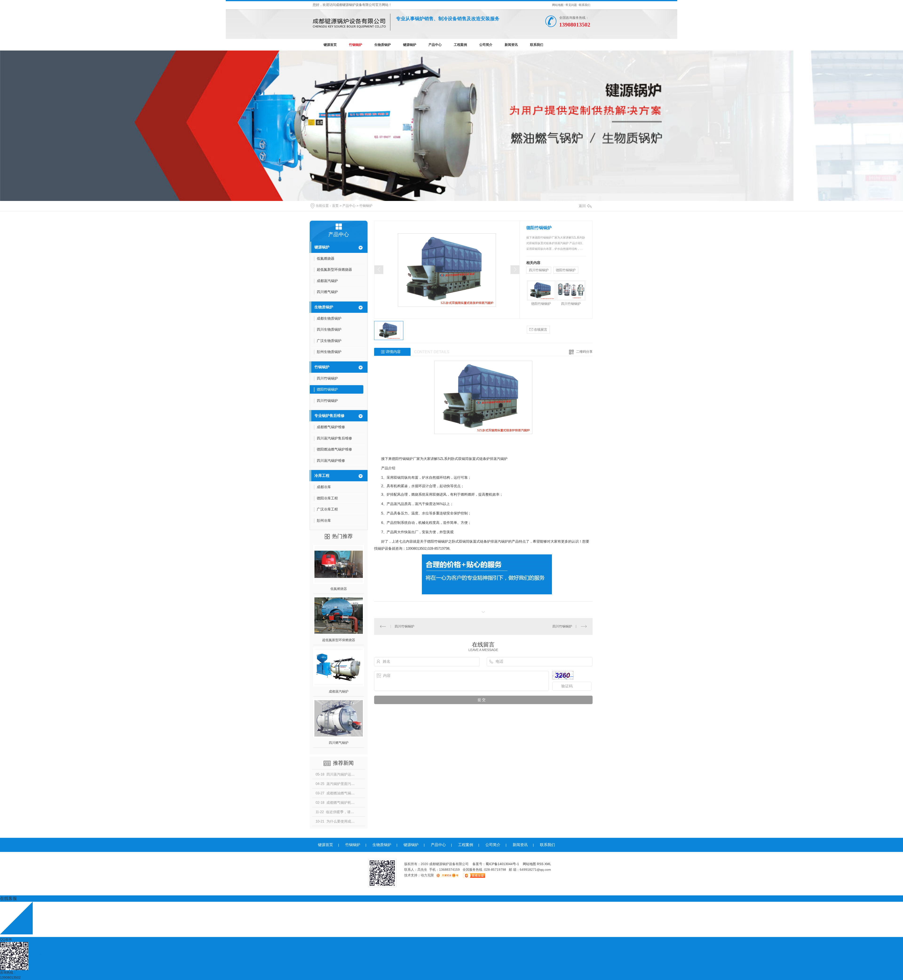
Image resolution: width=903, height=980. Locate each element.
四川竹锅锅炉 (539, 270)
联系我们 (584, 5)
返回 (582, 206)
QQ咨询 (6, 939)
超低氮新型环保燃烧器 (338, 640)
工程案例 (460, 45)
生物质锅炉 (382, 45)
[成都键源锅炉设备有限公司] (351, 22)
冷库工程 (321, 476)
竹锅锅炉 (355, 45)
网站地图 (557, 5)
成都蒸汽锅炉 (339, 691)
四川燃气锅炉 (339, 743)
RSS (540, 864)
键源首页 (330, 45)
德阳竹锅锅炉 (566, 270)
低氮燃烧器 (338, 589)
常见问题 (571, 5)
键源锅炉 (409, 45)
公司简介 (485, 45)
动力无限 (427, 875)
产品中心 (435, 45)
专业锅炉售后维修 (329, 416)
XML (547, 864)
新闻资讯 (511, 45)
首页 (335, 206)
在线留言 (540, 329)
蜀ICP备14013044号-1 (502, 864)
